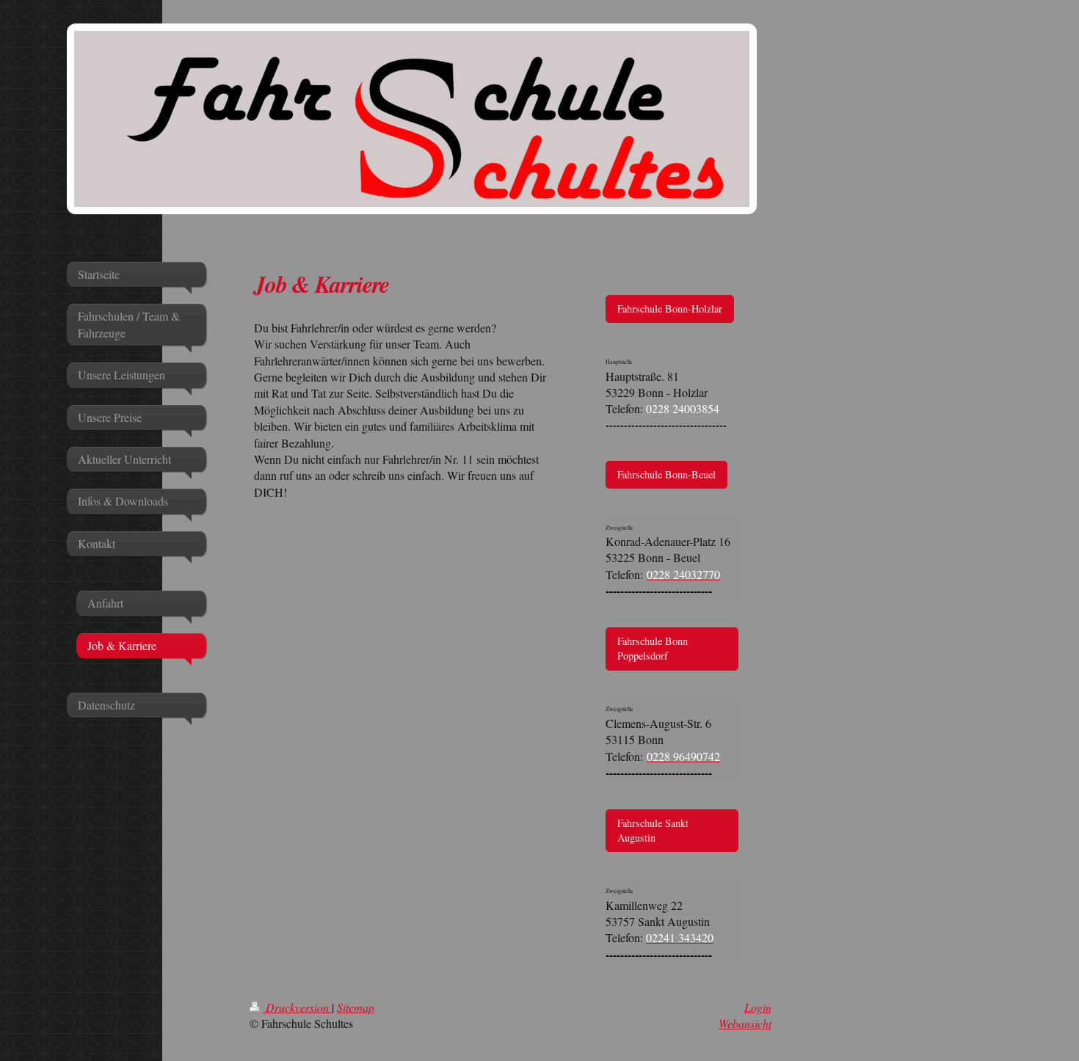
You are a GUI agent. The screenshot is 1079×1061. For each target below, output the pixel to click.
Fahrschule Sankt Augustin (653, 830)
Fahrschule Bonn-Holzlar (669, 309)
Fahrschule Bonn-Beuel (666, 474)
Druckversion (297, 1007)
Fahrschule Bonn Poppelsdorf (652, 648)
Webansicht (745, 1023)
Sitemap (355, 1007)
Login (757, 1007)
